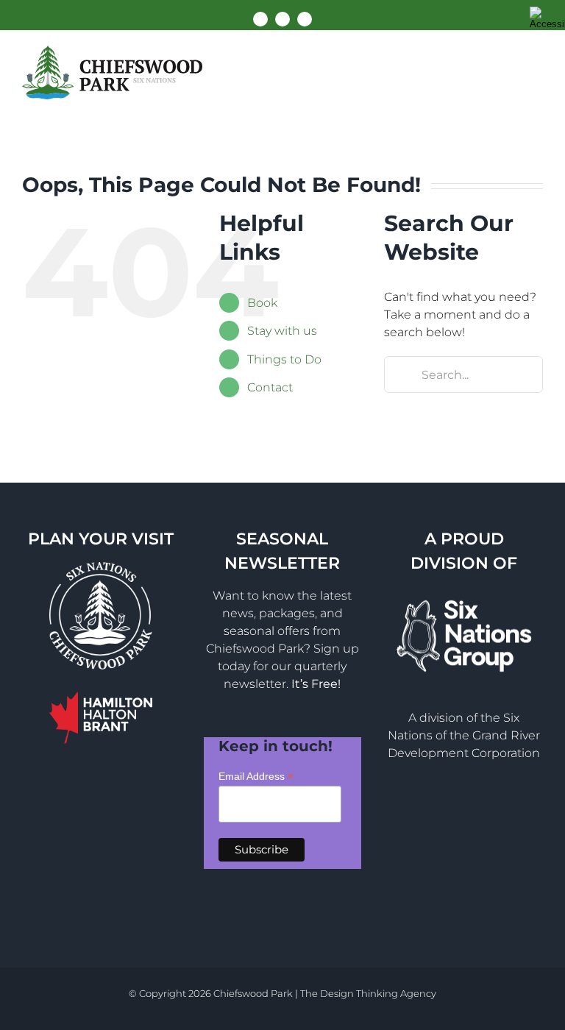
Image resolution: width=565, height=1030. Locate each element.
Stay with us (282, 331)
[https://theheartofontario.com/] (100, 703)
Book (262, 303)
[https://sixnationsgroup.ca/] (464, 597)
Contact (270, 387)
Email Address (256, 777)
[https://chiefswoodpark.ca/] (112, 72)
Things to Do (284, 359)
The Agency (368, 993)
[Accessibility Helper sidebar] (547, 17)
